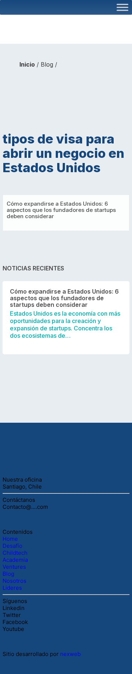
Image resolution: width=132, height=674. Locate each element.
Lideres (12, 587)
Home (11, 538)
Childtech (16, 552)
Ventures (16, 566)
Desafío (13, 545)
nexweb (70, 653)
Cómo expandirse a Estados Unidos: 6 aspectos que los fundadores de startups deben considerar (61, 210)
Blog (47, 64)
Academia (17, 559)
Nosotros (14, 580)
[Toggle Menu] (122, 7)
